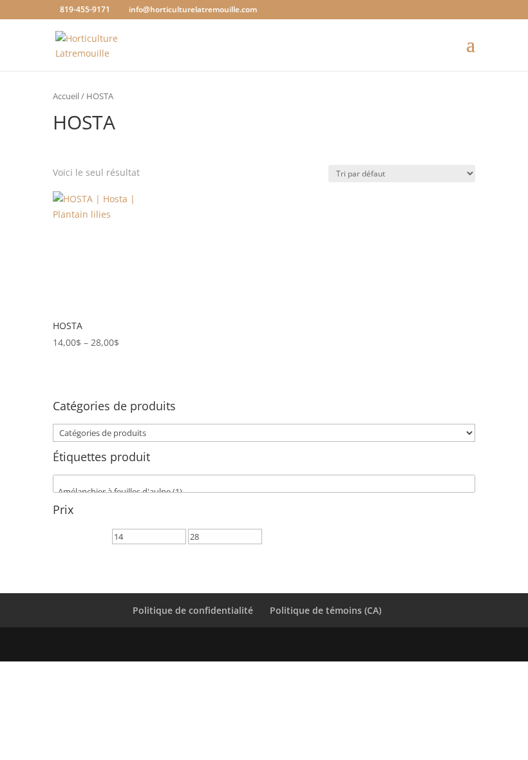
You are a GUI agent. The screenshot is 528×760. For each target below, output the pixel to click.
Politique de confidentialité (193, 610)
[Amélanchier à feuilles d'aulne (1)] (264, 492)
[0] (264, 480)
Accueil (66, 96)
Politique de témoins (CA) (325, 610)
